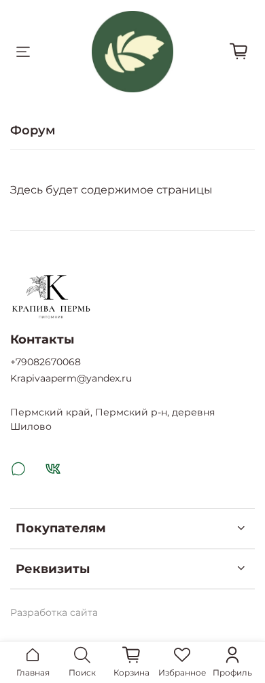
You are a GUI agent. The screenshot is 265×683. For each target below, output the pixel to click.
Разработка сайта (54, 612)
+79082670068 (45, 362)
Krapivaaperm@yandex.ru (71, 378)
